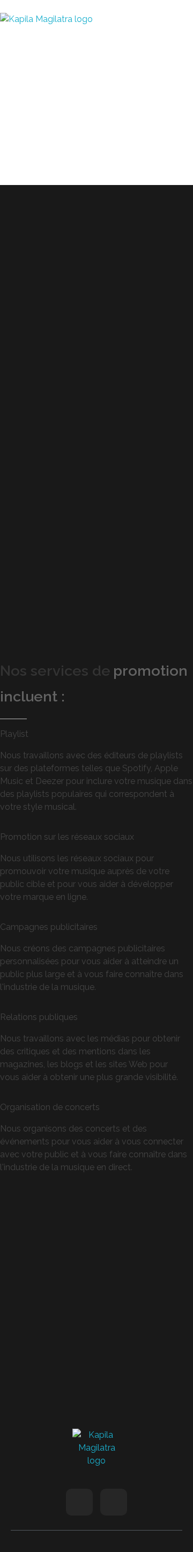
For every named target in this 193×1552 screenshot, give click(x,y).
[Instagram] (113, 1502)
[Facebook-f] (79, 1502)
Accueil (12, 203)
